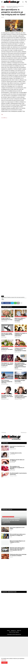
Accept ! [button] (4, 662)
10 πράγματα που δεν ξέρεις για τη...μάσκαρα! (17, 460)
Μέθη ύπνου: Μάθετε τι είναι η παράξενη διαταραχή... (20, 319)
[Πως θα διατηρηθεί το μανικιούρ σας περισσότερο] (5, 475)
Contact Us (13, 630)
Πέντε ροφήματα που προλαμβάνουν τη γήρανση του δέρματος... (17, 467)
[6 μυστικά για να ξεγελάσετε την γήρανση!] (5, 448)
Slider (3, 299)
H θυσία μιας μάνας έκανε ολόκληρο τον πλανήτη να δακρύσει (18, 555)
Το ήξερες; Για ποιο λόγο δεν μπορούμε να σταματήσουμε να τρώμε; (20, 349)
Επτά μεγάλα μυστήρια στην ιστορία (20, 381)
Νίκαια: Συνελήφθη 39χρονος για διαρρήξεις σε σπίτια (17, 541)
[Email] (18, 303)
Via (2, 114)
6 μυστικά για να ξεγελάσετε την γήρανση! (17, 447)
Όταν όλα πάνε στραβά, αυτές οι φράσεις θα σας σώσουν (6, 334)
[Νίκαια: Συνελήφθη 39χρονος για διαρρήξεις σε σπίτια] (5, 542)
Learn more (3, 659)
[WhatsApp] (15, 303)
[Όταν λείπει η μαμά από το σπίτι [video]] (5, 529)
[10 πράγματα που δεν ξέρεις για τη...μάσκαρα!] (5, 461)
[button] (2, 2)
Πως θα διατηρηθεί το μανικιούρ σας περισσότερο (18, 474)
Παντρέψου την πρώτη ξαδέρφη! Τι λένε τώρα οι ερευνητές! (7, 396)
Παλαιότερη (23, 432)
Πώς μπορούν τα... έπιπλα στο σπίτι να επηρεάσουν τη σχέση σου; (7, 364)
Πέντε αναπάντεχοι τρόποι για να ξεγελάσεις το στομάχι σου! (17, 535)
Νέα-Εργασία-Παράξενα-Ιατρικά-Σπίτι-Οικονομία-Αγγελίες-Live (15, 7)
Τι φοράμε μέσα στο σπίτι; (16, 452)
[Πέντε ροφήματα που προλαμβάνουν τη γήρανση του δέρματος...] (5, 468)
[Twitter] (12, 303)
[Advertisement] (14, 137)
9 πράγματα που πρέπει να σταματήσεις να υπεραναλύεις (21, 334)
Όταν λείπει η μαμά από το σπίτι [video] (17, 528)
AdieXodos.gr (18, 634)
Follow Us (19, 630)
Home (8, 630)
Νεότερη (4, 432)
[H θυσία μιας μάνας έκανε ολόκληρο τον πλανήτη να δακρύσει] (5, 556)
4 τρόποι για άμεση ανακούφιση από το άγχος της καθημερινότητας (21, 396)
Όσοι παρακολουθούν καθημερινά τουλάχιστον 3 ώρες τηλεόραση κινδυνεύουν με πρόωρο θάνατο (20, 365)
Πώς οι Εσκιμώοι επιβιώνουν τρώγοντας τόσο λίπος (6, 381)
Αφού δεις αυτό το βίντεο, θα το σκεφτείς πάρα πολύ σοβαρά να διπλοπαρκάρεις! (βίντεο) (17, 549)
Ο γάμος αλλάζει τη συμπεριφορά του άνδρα (6, 319)
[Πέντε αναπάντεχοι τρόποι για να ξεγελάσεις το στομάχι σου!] (5, 536)
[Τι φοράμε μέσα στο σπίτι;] (5, 454)
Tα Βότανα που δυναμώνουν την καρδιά (7, 349)
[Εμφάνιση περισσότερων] (21, 303)
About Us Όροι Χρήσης (14, 632)
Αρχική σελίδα (2, 7)
